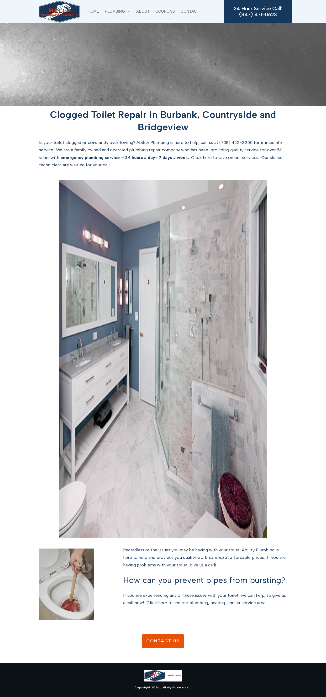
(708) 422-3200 (235, 142)
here (207, 157)
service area (253, 602)
